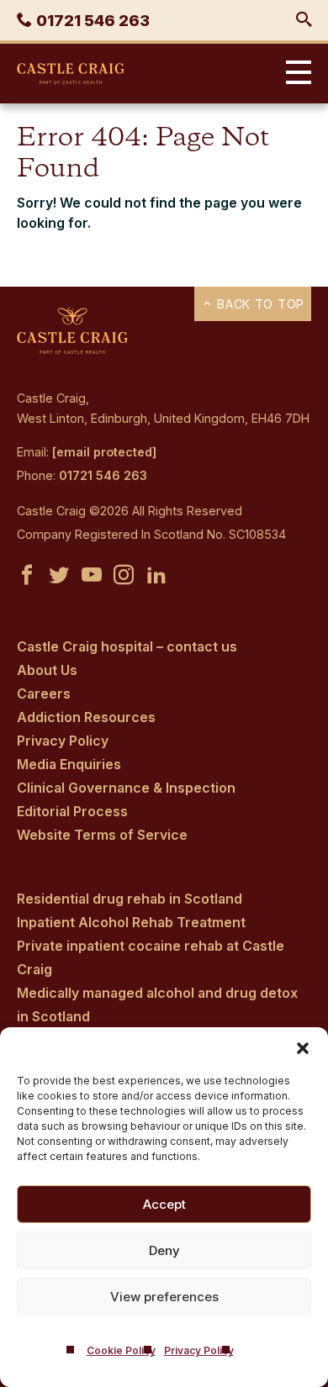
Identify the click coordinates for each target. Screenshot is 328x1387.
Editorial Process (72, 811)
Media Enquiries (69, 764)
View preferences (164, 1297)
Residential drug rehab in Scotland (129, 898)
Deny (164, 1250)
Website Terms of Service (102, 834)
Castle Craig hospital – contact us (127, 646)
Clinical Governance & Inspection (126, 787)
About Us (47, 670)
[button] (302, 1048)
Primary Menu (294, 73)
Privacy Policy (199, 1350)
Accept (164, 1204)
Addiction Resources (86, 717)
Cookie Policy (121, 1350)
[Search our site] (303, 20)
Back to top (258, 304)
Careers (44, 693)
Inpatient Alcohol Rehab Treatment (131, 922)
